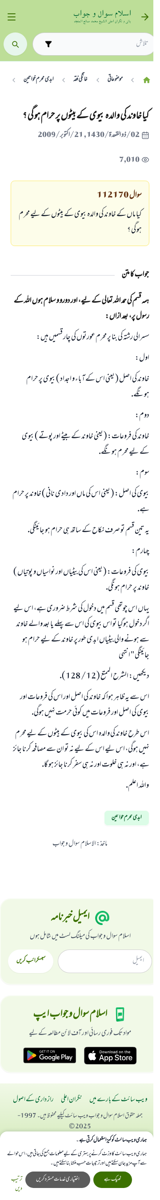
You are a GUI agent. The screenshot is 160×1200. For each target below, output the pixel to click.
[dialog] (76, 1165)
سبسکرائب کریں (30, 961)
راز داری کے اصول (33, 1100)
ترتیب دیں (16, 1184)
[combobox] (102, 44)
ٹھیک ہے (112, 1179)
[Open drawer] (11, 17)
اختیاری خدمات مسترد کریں (58, 1179)
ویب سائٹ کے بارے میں (118, 1100)
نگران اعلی (71, 1100)
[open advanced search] (48, 44)
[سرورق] (146, 80)
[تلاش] (15, 44)
